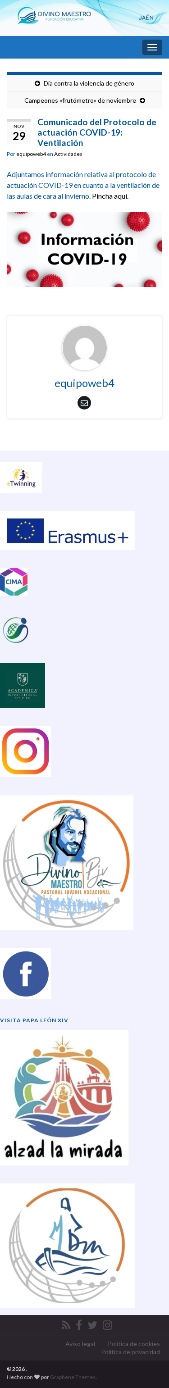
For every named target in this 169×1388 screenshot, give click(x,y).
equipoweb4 (31, 153)
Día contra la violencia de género (89, 83)
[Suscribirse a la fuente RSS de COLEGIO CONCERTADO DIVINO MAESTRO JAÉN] (66, 1323)
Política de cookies (134, 1343)
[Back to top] (148, 1367)
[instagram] (107, 1323)
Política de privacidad (130, 1352)
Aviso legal (80, 1343)
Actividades (68, 153)
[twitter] (92, 1323)
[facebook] (79, 1323)
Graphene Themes (73, 1377)
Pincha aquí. (110, 195)
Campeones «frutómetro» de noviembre (80, 100)
